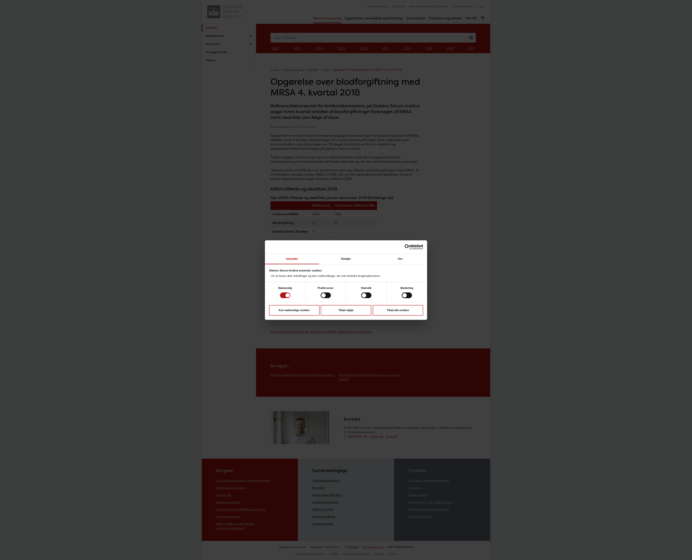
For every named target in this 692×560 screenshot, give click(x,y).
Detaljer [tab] (346, 258)
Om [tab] (400, 258)
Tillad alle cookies (398, 310)
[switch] (326, 295)
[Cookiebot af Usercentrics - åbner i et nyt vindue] (407, 247)
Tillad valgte (346, 310)
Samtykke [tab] (292, 258)
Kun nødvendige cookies (294, 310)
